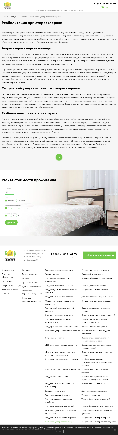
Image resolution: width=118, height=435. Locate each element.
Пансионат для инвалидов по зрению (61, 359)
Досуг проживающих (11, 285)
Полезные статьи (29, 274)
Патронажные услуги (54, 338)
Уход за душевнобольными (93, 285)
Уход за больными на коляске (94, 289)
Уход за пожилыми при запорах (59, 270)
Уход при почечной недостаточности (61, 326)
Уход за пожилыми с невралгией (59, 406)
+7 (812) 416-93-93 (105, 3)
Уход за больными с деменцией (95, 399)
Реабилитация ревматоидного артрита (62, 330)
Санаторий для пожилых (92, 274)
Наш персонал (8, 281)
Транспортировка (30, 282)
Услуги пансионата (19, 16)
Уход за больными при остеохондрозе (98, 422)
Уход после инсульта (90, 395)
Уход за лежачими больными (58, 395)
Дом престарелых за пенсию (94, 391)
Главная (5, 16)
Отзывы (25, 278)
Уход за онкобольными (55, 391)
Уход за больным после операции (96, 301)
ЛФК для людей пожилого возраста (61, 345)
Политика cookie (50, 429)
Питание (5, 294)
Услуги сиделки (52, 274)
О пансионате (8, 270)
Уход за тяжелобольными (56, 376)
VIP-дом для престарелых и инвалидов (62, 369)
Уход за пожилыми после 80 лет (59, 285)
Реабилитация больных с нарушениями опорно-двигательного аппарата (98, 362)
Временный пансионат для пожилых (97, 278)
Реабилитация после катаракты (95, 270)
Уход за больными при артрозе (59, 297)
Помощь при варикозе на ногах (59, 315)
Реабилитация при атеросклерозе (60, 422)
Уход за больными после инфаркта (60, 417)
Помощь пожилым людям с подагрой (98, 315)
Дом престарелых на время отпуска (97, 297)
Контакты (26, 270)
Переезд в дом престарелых (94, 326)
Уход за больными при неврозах (95, 417)
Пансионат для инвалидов (93, 384)
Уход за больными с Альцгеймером (97, 406)
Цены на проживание (31, 286)
